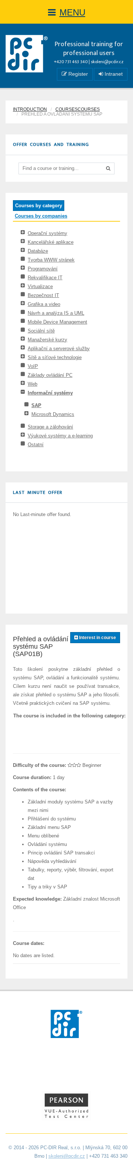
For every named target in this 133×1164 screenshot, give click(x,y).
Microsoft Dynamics (52, 414)
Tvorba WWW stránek (51, 260)
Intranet (113, 74)
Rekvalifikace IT (45, 277)
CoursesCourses (77, 109)
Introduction (30, 109)
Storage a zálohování (50, 427)
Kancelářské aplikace (51, 242)
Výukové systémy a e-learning (60, 435)
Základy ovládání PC (50, 375)
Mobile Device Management (57, 322)
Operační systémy (47, 233)
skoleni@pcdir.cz (107, 61)
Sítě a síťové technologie (55, 357)
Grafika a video (44, 304)
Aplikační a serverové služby (59, 348)
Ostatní (36, 444)
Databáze (38, 251)
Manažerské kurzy (47, 339)
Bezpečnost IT (43, 295)
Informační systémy (50, 393)
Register (77, 74)
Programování (43, 269)
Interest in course (97, 637)
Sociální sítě (41, 331)
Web (32, 384)
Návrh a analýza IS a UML (56, 313)
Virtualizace (40, 286)
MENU (72, 12)
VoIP (33, 366)
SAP (36, 405)
